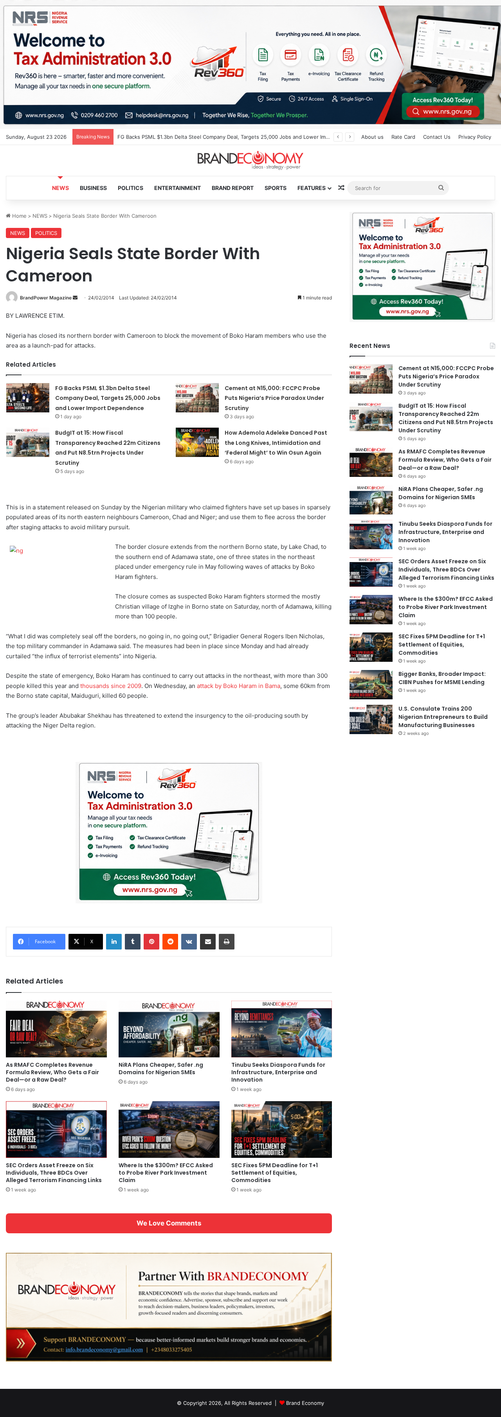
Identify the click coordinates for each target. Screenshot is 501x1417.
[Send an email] (75, 298)
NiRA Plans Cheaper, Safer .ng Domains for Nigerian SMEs (161, 1068)
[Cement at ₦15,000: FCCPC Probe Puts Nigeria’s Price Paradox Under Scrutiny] (197, 397)
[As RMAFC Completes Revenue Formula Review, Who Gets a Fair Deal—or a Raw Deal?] (56, 1029)
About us (372, 137)
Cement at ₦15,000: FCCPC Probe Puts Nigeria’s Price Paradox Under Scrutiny (274, 398)
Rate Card (403, 137)
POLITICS (130, 188)
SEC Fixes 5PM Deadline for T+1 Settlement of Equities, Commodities (274, 1172)
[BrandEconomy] (250, 160)
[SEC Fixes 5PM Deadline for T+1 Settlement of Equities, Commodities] (281, 1129)
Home (19, 216)
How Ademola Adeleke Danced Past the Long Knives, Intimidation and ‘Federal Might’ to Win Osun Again (276, 443)
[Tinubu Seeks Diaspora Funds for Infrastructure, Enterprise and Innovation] (281, 1029)
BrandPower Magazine (46, 298)
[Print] (226, 941)
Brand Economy (305, 1403)
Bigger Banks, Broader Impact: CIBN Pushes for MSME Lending (442, 678)
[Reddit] (170, 941)
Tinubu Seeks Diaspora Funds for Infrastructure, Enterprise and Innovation (278, 1072)
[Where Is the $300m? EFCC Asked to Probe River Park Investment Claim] (169, 1129)
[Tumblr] (133, 941)
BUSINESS (93, 188)
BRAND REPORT (233, 188)
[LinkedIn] (114, 941)
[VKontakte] (189, 941)
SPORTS (276, 188)
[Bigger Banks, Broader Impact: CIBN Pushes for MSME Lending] (371, 684)
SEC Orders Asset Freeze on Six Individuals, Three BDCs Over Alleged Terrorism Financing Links (54, 1172)
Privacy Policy (474, 137)
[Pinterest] (151, 941)
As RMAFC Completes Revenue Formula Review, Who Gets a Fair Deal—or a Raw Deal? (52, 1072)
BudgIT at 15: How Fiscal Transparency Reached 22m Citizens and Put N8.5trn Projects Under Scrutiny (445, 418)
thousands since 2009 (110, 686)
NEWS (60, 188)
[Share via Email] (208, 941)
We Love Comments (169, 1223)
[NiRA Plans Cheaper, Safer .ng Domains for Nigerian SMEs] (169, 1029)
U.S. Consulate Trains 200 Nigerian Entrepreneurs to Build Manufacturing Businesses (443, 717)
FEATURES (311, 188)
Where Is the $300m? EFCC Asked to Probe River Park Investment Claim (166, 1172)
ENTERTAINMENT (177, 188)
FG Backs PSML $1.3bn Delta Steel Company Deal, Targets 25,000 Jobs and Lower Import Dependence (243, 137)
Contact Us (437, 137)
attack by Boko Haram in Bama (238, 686)
